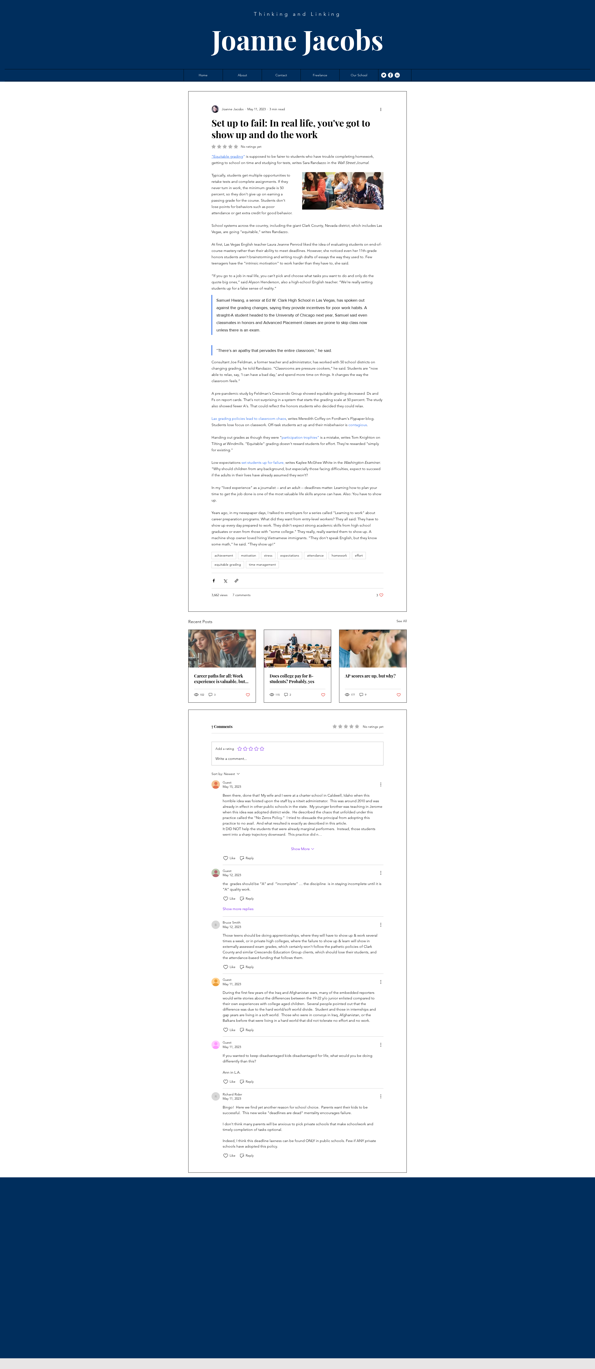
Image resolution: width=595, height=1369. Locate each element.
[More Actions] (380, 784)
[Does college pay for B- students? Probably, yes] (297, 649)
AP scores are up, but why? (370, 676)
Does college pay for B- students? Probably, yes (292, 678)
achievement (224, 555)
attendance (315, 555)
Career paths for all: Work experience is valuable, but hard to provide (219, 678)
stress (268, 555)
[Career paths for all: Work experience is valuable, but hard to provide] (222, 649)
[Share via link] (236, 580)
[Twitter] (383, 75)
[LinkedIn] (397, 75)
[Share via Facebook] (214, 580)
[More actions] (380, 109)
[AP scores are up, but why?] (373, 649)
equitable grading (228, 564)
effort (359, 555)
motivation (248, 555)
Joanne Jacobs (297, 39)
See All (402, 621)
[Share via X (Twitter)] (225, 580)
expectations (289, 555)
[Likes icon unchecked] (226, 858)
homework (339, 555)
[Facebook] (390, 75)
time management (262, 564)
